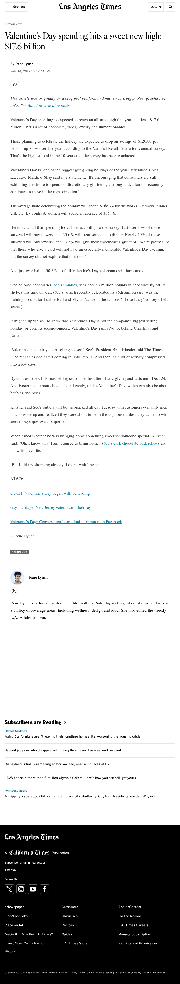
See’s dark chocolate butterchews (132, 443)
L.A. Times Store (75, 943)
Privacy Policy (77, 973)
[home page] (90, 6)
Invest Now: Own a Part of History (25, 947)
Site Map (10, 870)
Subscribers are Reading (33, 722)
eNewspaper (14, 907)
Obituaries (70, 916)
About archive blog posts (49, 105)
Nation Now (14, 24)
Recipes (68, 925)
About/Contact (129, 907)
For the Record (129, 916)
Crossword (70, 907)
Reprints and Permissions (138, 943)
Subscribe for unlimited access (25, 863)
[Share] (15, 84)
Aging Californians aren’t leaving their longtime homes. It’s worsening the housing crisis (72, 736)
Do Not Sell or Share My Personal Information (140, 973)
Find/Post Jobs (16, 916)
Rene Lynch (24, 64)
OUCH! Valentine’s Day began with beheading (50, 493)
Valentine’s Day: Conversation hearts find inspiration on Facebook (66, 521)
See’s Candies (65, 284)
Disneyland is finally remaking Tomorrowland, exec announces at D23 (58, 764)
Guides (67, 934)
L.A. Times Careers (133, 925)
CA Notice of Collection (99, 973)
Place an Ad (14, 925)
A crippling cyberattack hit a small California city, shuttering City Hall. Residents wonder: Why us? (80, 796)
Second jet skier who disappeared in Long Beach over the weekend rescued (63, 750)
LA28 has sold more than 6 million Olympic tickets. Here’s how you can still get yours (70, 778)
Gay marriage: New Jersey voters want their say (50, 507)
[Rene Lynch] (17, 578)
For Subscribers (16, 731)
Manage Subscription (134, 934)
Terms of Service (58, 973)
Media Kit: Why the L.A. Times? (29, 934)
